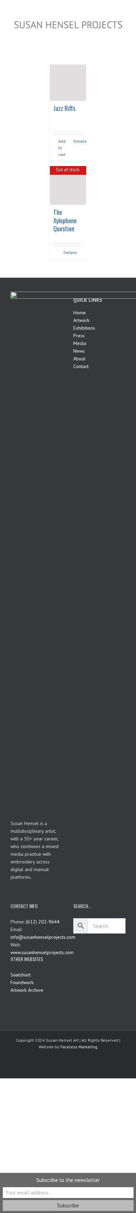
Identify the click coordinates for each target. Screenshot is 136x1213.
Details (78, 141)
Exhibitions (84, 328)
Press (79, 335)
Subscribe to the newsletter (68, 1180)
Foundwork (21, 982)
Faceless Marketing (78, 1046)
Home (79, 312)
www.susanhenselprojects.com (42, 952)
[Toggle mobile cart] (110, 34)
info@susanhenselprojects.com (42, 937)
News (79, 351)
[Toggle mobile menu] (123, 34)
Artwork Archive (26, 990)
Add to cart (62, 147)
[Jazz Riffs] (68, 83)
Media (79, 343)
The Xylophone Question (65, 220)
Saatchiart (20, 975)
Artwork (81, 320)
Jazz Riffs (64, 108)
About (79, 358)
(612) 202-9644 (43, 922)
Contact (81, 366)
